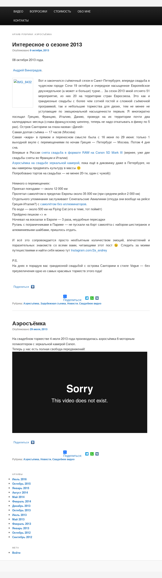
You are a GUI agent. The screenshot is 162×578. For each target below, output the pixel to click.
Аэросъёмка (31, 303)
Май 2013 (18, 519)
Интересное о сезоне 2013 (47, 44)
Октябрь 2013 (21, 510)
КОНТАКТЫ (21, 20)
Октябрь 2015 (21, 484)
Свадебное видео (90, 303)
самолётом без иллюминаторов (63, 204)
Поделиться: (72, 299)
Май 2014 (18, 497)
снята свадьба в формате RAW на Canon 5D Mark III (82, 152)
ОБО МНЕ (84, 11)
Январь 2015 (20, 488)
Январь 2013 (20, 528)
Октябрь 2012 (21, 533)
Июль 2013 (19, 515)
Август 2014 (20, 492)
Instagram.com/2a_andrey (89, 250)
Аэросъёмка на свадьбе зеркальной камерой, (46, 162)
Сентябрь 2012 (22, 537)
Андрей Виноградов (27, 70)
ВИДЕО (18, 11)
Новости (72, 303)
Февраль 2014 (21, 501)
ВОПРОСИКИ (38, 11)
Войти (16, 553)
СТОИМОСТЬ (62, 11)
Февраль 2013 (21, 524)
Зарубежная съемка (53, 303)
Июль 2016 (19, 479)
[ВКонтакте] (33, 286)
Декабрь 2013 (21, 506)
